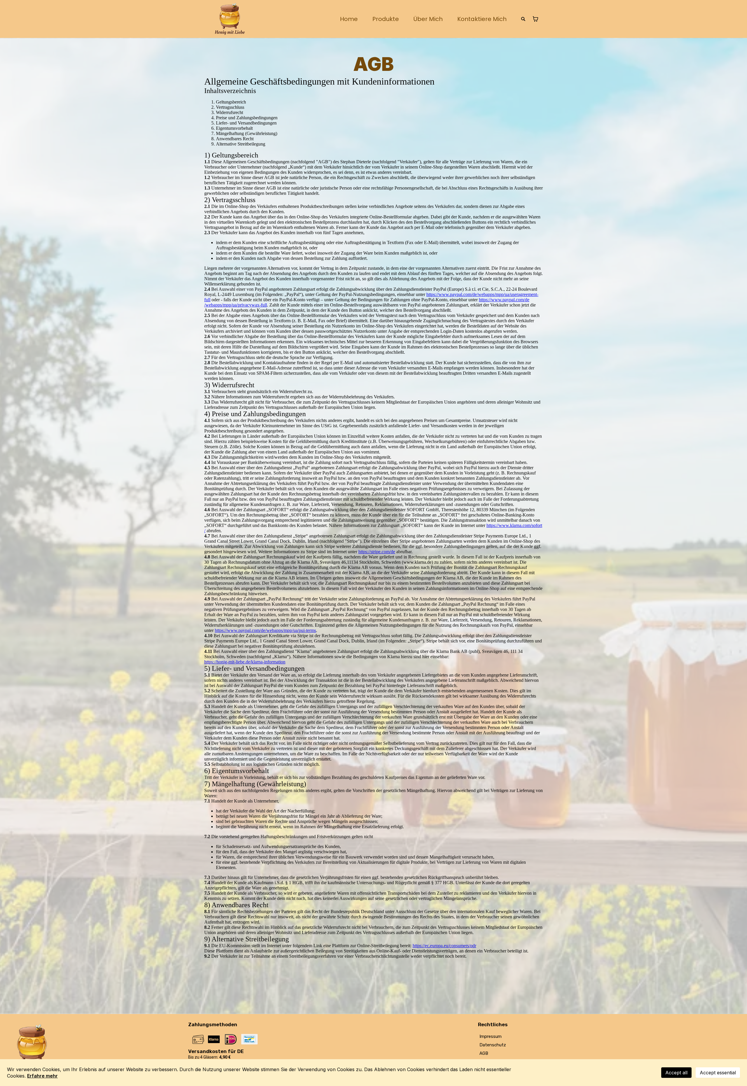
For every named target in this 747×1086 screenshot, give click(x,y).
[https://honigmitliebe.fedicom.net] (229, 19)
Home (349, 19)
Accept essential (718, 1073)
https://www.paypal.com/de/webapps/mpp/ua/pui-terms (265, 630)
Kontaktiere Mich (482, 19)
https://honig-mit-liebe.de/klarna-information (244, 661)
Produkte (385, 19)
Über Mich (428, 19)
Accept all (676, 1073)
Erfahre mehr (42, 1076)
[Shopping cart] (535, 19)
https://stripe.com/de (376, 551)
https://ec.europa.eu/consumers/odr (444, 945)
